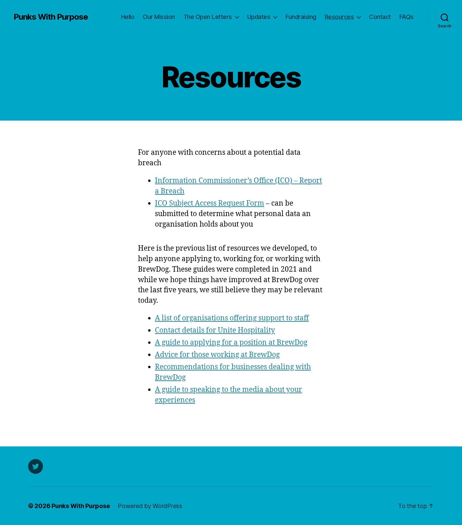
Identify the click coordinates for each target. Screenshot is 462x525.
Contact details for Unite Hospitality (215, 330)
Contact (380, 16)
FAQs (406, 16)
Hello (128, 16)
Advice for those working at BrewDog (217, 354)
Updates (259, 16)
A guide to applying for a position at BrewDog (231, 342)
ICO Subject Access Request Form (209, 203)
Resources (339, 16)
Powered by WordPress (150, 505)
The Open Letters (207, 16)
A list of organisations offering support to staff (232, 318)
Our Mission (159, 16)
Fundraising (300, 16)
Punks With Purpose (51, 17)
